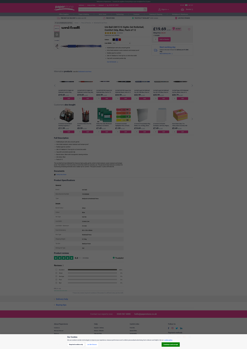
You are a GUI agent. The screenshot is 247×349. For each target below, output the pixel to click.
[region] (123, 341)
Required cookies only (76, 344)
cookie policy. (168, 340)
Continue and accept (170, 344)
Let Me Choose (92, 344)
